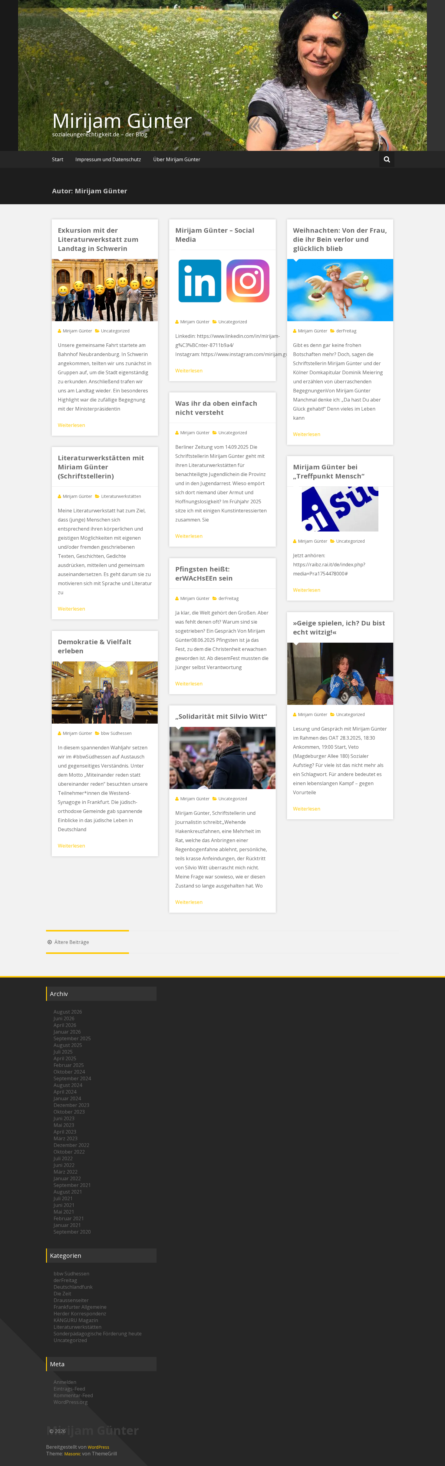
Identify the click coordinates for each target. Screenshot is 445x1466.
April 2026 (65, 1025)
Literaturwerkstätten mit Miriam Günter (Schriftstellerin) (101, 466)
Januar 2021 (67, 1225)
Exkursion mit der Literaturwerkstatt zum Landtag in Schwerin (98, 239)
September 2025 (72, 1038)
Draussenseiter (71, 1300)
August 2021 (68, 1191)
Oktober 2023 (69, 1111)
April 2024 (65, 1091)
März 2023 (65, 1138)
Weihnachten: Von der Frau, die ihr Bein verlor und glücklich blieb (340, 239)
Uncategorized (115, 331)
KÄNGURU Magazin (76, 1320)
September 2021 (72, 1185)
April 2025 (65, 1058)
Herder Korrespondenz (80, 1313)
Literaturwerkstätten (121, 496)
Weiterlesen (71, 425)
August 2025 (68, 1045)
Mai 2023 (64, 1125)
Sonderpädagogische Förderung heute (98, 1333)
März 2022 (65, 1171)
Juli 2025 (63, 1051)
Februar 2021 (69, 1218)
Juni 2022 (64, 1165)
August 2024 (68, 1085)
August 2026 (68, 1011)
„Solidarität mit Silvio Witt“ (221, 716)
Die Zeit (62, 1293)
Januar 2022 (67, 1178)
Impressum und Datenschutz (108, 159)
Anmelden (65, 1382)
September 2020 (72, 1231)
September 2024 (72, 1078)
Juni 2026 (64, 1018)
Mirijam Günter (122, 120)
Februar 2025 (69, 1065)
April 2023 (65, 1131)
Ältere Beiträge (71, 942)
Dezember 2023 (71, 1105)
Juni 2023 (64, 1118)
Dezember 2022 (71, 1145)
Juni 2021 (64, 1205)
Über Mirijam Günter (176, 159)
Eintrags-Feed (69, 1388)
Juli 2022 (63, 1158)
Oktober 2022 (69, 1151)
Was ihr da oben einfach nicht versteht (216, 407)
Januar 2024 (67, 1098)
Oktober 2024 (69, 1071)
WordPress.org (71, 1402)
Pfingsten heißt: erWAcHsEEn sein (204, 573)
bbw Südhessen (116, 733)
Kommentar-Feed (73, 1395)
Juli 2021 (63, 1198)
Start (57, 159)
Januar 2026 (67, 1031)
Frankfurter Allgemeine (80, 1307)
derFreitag (346, 331)
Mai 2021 (64, 1211)
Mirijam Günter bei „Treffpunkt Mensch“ (328, 471)
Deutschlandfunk (73, 1287)
